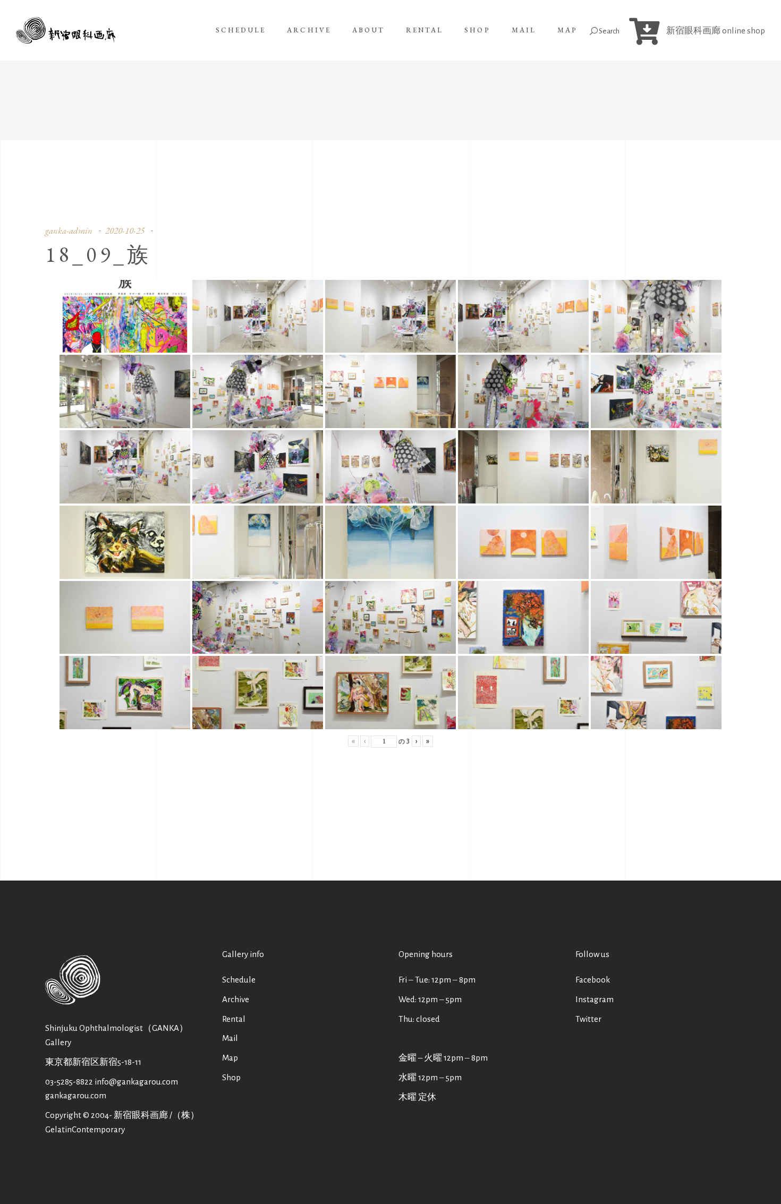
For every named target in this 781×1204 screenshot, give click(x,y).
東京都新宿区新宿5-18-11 (93, 1061)
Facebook (592, 979)
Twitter (588, 1018)
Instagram (594, 999)
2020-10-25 (125, 230)
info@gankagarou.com (136, 1081)
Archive (235, 999)
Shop (231, 1077)
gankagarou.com (75, 1095)
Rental (233, 1018)
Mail (230, 1038)
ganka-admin (68, 230)
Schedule (239, 979)
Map (230, 1057)
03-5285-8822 (69, 1081)
